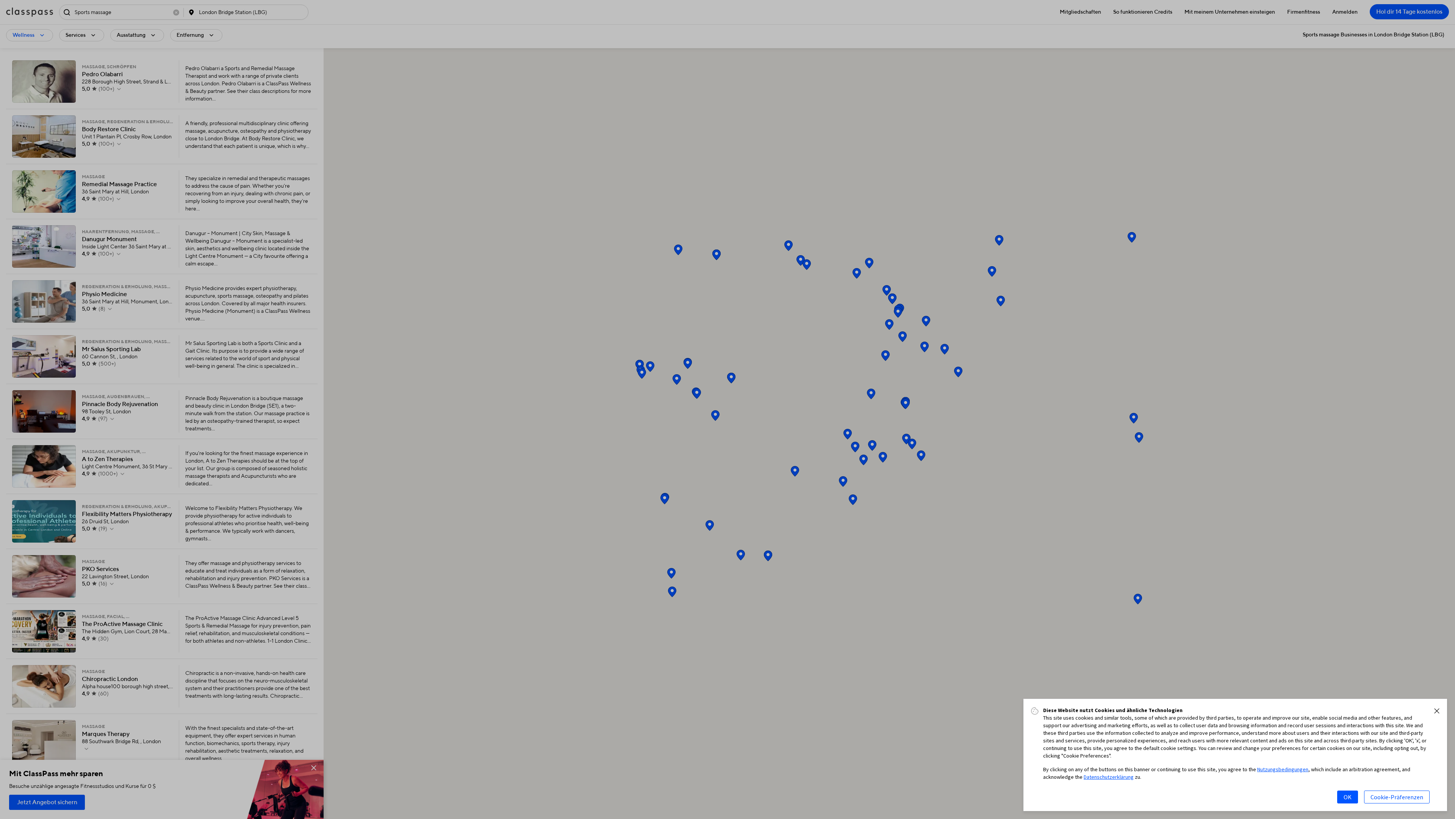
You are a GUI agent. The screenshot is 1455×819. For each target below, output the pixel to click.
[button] (1436, 711)
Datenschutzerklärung (1109, 777)
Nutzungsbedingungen (1282, 769)
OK (1348, 797)
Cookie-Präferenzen (1397, 797)
